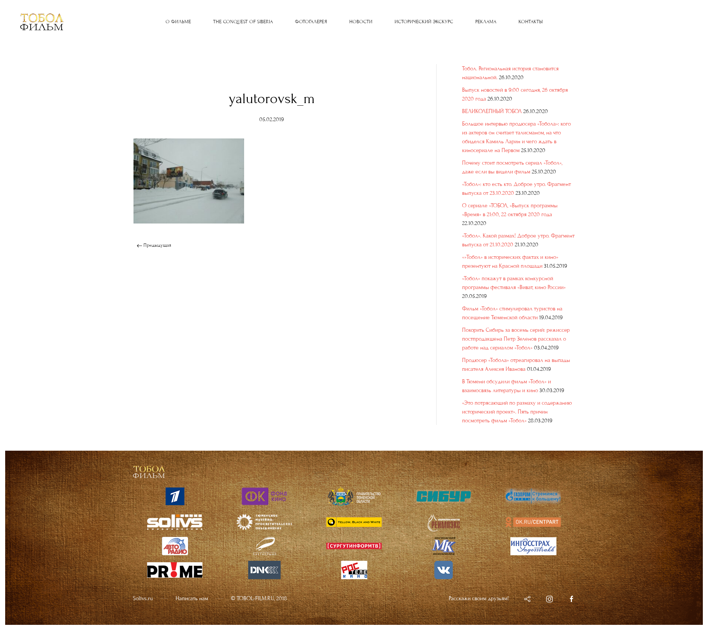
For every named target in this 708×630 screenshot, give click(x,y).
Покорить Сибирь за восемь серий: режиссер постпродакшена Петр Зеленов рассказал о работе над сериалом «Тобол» (516, 339)
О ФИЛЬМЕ (178, 22)
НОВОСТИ (360, 22)
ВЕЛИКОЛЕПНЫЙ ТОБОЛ (492, 111)
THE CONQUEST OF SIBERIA (243, 22)
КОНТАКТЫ (530, 22)
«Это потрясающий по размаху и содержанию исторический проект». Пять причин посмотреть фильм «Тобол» (517, 412)
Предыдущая (156, 245)
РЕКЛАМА (485, 22)
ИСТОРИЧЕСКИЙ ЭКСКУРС (424, 22)
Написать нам (192, 598)
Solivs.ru (143, 598)
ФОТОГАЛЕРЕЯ (311, 22)
